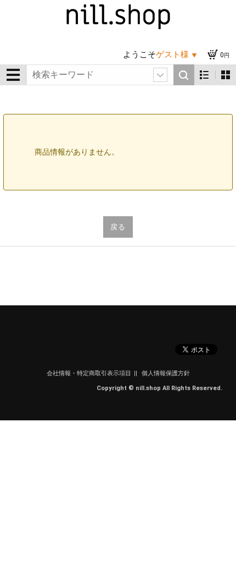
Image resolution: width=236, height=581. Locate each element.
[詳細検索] (160, 75)
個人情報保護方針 (166, 373)
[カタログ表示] (225, 75)
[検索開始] (183, 74)
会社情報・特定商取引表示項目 (89, 373)
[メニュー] (13, 74)
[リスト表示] (204, 75)
